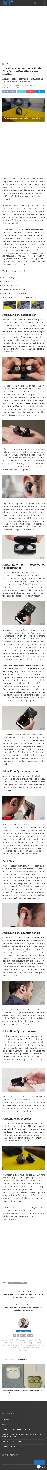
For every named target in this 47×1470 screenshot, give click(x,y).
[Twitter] (21, 1335)
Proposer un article (10, 1447)
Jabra (17, 87)
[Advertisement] (23, 32)
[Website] (14, 1335)
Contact (5, 1424)
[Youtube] (28, 1335)
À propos (5, 1420)
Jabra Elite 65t (10, 235)
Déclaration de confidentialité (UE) (16, 1429)
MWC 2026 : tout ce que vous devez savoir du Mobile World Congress (22, 1436)
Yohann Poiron (18, 85)
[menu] (41, 2)
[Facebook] (18, 1335)
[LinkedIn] (31, 1335)
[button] (41, 1467)
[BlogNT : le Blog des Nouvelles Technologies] (7, 3)
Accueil (5, 79)
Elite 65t (10, 87)
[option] (23, 1379)
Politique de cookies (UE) (12, 1442)
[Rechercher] (35, 3)
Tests (5, 64)
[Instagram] (25, 1335)
